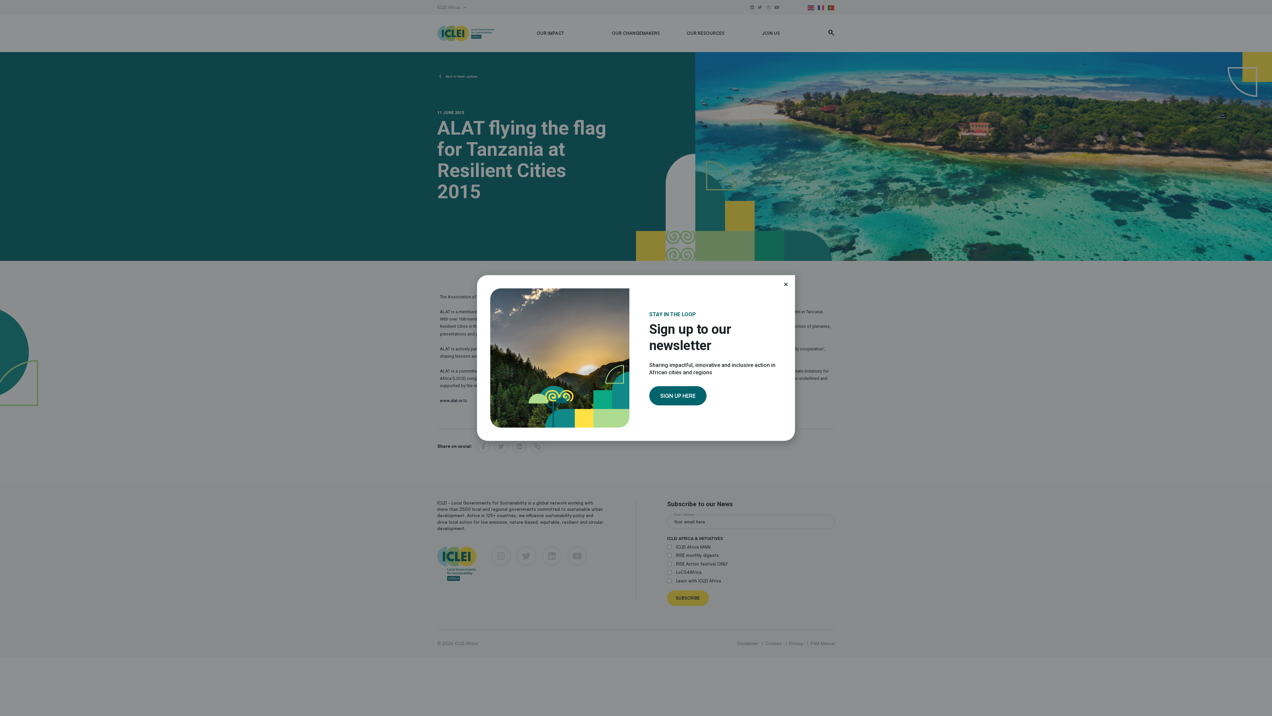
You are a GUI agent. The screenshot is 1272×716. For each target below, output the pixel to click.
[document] (636, 358)
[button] (785, 284)
